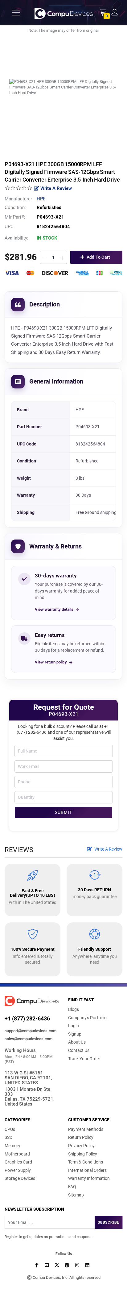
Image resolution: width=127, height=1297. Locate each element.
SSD (8, 1137)
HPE (41, 199)
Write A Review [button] (107, 849)
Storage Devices (20, 1178)
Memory (12, 1145)
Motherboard (17, 1153)
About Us (77, 1042)
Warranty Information (89, 1178)
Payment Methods (85, 1129)
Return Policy (80, 1137)
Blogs (73, 1009)
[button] (114, 12)
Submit (63, 812)
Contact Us (78, 1050)
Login (73, 1025)
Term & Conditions (85, 1162)
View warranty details (54, 609)
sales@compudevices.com (28, 1038)
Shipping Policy (82, 1153)
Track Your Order (84, 1058)
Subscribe (108, 1222)
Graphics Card (18, 1162)
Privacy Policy (81, 1145)
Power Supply (18, 1170)
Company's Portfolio (87, 1017)
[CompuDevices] (63, 12)
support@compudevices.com (30, 1030)
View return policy (51, 662)
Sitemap (76, 1194)
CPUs (10, 1129)
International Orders (87, 1170)
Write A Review (55, 188)
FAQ (72, 1186)
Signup (74, 1034)
